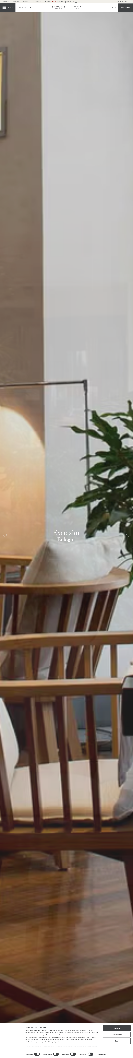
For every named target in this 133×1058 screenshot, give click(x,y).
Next (128, 535)
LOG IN (58, 1)
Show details (101, 1054)
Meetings (25, 1)
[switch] (56, 1054)
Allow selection (117, 1034)
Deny (116, 1041)
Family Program (37, 1)
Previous (5, 535)
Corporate (6, 1)
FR (115, 7)
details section (92, 1046)
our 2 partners (36, 1030)
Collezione (16, 1)
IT (112, 7)
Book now (125, 7)
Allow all (117, 1028)
